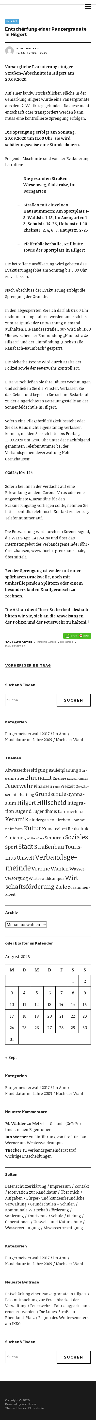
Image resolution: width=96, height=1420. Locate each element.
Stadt (25, 846)
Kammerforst (71, 811)
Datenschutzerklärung (25, 1186)
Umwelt (25, 857)
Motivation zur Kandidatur (32, 1192)
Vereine (41, 868)
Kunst (48, 828)
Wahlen (60, 868)
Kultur (32, 828)
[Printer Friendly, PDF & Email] (77, 635)
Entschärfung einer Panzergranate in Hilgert (46, 1294)
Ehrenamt (38, 777)
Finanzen (43, 786)
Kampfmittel (16, 646)
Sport (11, 846)
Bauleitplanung (63, 770)
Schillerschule (35, 838)
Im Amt (11, 21)
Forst (56, 787)
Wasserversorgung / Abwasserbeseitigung (44, 1227)
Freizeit (68, 786)
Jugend (23, 811)
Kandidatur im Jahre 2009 (28, 739)
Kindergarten (41, 820)
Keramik (16, 819)
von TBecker (27, 48)
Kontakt (82, 1186)
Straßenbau (49, 846)
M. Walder (15, 1123)
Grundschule (50, 793)
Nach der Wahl (69, 739)
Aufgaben (14, 1198)
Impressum (60, 1186)
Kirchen (62, 820)
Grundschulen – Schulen (52, 1204)
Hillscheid (51, 802)
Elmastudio (36, 1408)
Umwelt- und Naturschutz (57, 1221)
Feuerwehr (47, 642)
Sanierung (15, 838)
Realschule (78, 828)
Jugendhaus (45, 811)
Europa (72, 778)
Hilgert (67, 642)
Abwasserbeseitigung (26, 770)
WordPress (29, 1404)
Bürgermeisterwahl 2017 (27, 733)
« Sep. (11, 1057)
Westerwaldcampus (46, 878)
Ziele (61, 886)
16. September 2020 (32, 53)
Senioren (54, 837)
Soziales (76, 837)
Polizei (61, 828)
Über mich (70, 1192)
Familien (83, 778)
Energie (59, 778)
